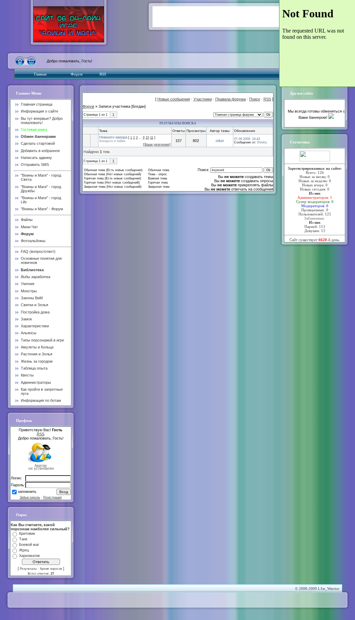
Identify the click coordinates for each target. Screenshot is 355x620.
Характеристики (35, 326)
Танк (23, 539)
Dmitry (262, 142)
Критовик (27, 533)
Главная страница (36, 104)
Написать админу (36, 158)
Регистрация (52, 497)
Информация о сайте (39, 111)
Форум (77, 74)
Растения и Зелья (36, 354)
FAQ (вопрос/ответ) (38, 251)
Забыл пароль (30, 497)
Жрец (24, 550)
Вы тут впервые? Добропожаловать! (42, 120)
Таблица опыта (34, 368)
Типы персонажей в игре (42, 340)
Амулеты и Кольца (37, 347)
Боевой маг (29, 544)
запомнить (27, 492)
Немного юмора (113, 137)
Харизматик (29, 555)
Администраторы (36, 382)
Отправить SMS (35, 164)
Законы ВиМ (32, 298)
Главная (40, 74)
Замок (26, 319)
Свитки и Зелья (34, 305)
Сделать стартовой (38, 143)
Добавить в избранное (40, 151)
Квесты (27, 375)
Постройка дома (35, 312)
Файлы (27, 220)
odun (220, 141)
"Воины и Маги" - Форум (42, 209)
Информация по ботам (41, 400)
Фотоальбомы (33, 241)
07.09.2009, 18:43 (247, 139)
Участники (202, 99)
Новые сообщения (173, 99)
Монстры (29, 291)
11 (151, 137)
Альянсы (28, 333)
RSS (102, 74)
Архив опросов (51, 568)
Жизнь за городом (37, 361)
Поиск (254, 99)
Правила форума (230, 99)
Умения (27, 284)
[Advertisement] (234, 16)
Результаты (28, 568)
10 (147, 137)
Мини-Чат (29, 227)
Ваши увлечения (157, 144)
